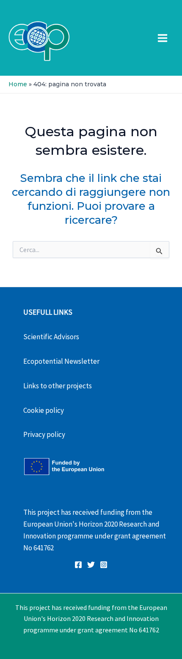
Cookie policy (43, 410)
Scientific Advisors (51, 336)
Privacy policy (44, 434)
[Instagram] (104, 564)
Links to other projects (57, 385)
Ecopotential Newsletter (61, 361)
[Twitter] (91, 564)
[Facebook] (78, 564)
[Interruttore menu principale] (163, 38)
